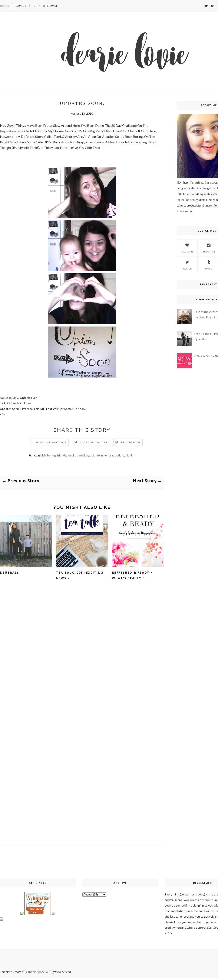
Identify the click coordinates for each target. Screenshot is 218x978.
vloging (130, 455)
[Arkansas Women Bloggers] (37, 914)
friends (61, 455)
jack (92, 455)
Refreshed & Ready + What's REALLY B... (132, 575)
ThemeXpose (36, 972)
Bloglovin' (187, 251)
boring (51, 455)
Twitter (187, 268)
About (21, 5)
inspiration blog (78, 455)
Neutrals (9, 572)
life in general (104, 455)
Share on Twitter (94, 442)
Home (5, 5)
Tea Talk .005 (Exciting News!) (79, 575)
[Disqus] (82, 655)
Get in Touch (45, 5)
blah (43, 455)
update (119, 455)
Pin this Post (131, 442)
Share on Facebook (51, 442)
